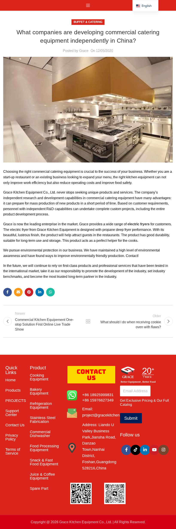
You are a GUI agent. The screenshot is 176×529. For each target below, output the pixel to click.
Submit (131, 418)
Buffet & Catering (88, 22)
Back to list (88, 321)
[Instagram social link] (163, 450)
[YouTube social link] (154, 450)
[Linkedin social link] (39, 292)
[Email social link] (18, 292)
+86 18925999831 (98, 395)
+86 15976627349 (98, 400)
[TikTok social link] (135, 450)
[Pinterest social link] (29, 292)
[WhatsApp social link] (50, 292)
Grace (83, 51)
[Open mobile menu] (88, 5)
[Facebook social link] (7, 292)
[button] (145, 5)
